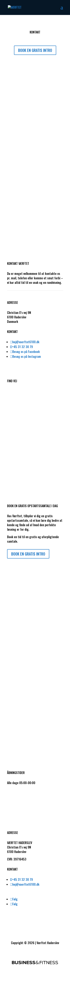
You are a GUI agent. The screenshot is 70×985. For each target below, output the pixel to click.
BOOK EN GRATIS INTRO (35, 50)
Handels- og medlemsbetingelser (28, 793)
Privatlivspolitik (17, 797)
